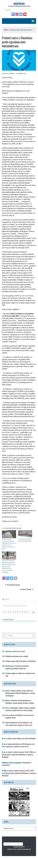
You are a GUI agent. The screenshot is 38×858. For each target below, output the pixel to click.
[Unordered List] (15, 612)
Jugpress (11, 73)
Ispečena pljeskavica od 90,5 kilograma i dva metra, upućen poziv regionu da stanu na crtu (18, 723)
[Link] (22, 612)
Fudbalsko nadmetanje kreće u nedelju (16, 656)
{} (25, 611)
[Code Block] (20, 612)
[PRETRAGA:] (13, 844)
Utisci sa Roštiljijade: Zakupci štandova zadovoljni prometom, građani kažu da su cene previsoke (20, 709)
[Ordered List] (13, 612)
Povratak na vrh (26, 849)
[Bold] (4, 612)
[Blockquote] (18, 612)
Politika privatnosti (19, 846)
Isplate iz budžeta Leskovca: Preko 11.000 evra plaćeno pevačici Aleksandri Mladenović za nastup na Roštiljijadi (20, 693)
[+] (27, 611)
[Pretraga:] (19, 10)
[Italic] (6, 612)
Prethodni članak (13, 585)
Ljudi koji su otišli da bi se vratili (15, 651)
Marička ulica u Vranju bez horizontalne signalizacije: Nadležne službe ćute (17, 667)
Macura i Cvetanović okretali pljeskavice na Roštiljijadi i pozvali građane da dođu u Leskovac (19, 701)
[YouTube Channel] (25, 14)
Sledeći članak (25, 589)
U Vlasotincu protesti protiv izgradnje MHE (24, 540)
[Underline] (8, 612)
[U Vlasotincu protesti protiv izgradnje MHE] (25, 534)
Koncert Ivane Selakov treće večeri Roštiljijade (22, 738)
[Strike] (11, 612)
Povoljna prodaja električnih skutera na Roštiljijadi (20, 661)
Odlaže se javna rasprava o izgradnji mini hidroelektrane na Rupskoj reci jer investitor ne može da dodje (9, 544)
